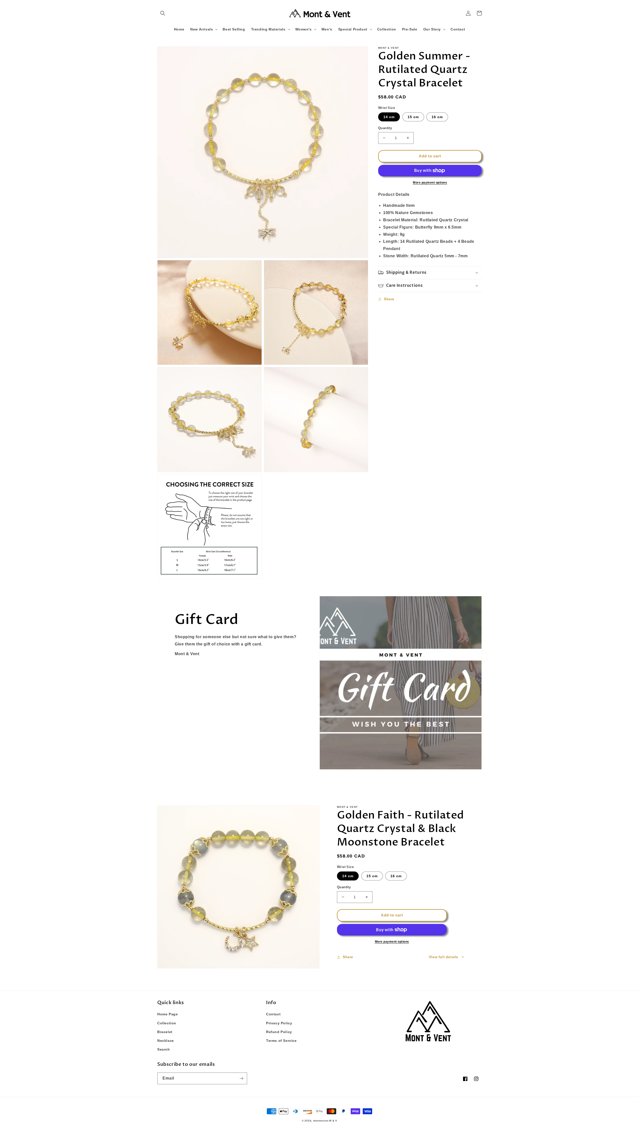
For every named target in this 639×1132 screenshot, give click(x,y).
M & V (333, 1120)
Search (163, 1049)
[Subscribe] (241, 1078)
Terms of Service (281, 1041)
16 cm (437, 117)
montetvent (320, 1120)
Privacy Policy (279, 1023)
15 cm (413, 117)
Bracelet (164, 1032)
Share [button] (389, 299)
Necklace (165, 1041)
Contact (273, 1014)
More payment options (430, 182)
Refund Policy (279, 1032)
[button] (162, 13)
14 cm (389, 117)
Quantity (385, 128)
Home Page (167, 1014)
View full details (443, 957)
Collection (166, 1023)
